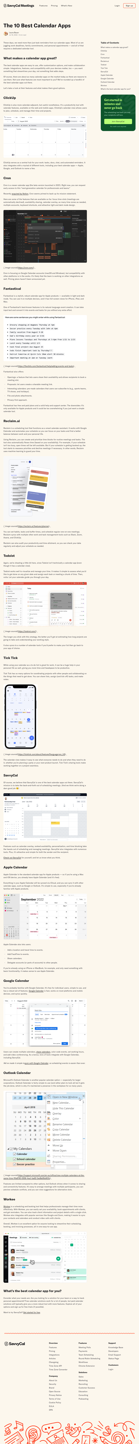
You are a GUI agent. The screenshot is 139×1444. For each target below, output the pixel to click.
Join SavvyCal (118, 121)
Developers (113, 1351)
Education (83, 1391)
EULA (51, 1406)
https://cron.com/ (25, 267)
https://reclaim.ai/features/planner (33, 526)
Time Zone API (55, 1366)
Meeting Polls (85, 1347)
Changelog (53, 1362)
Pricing (52, 1351)
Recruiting (83, 1384)
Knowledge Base (115, 1347)
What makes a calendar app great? (114, 47)
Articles (52, 1358)
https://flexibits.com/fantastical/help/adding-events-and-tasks (46, 366)
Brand (51, 1388)
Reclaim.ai (105, 61)
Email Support (114, 1355)
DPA (51, 1410)
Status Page (113, 1358)
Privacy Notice (55, 1395)
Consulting (83, 1395)
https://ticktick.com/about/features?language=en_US (41, 754)
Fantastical (105, 58)
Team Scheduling (86, 1355)
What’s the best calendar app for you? (115, 89)
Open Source (54, 1391)
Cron (102, 54)
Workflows (83, 1362)
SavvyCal (104, 71)
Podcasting (83, 1399)
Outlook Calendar (108, 82)
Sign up (129, 6)
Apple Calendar (107, 75)
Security (52, 1384)
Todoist (103, 65)
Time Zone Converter (58, 1369)
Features (53, 1347)
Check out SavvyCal (12, 857)
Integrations (54, 1355)
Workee (6, 1206)
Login (110, 1369)
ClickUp (104, 51)
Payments (83, 1351)
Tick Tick (104, 68)
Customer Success (87, 1388)
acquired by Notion (20, 193)
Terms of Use (54, 1399)
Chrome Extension (87, 1366)
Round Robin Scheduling (89, 1358)
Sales (81, 1376)
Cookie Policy (55, 1402)
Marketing (83, 1380)
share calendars (43, 1052)
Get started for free (31, 1312)
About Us (53, 1380)
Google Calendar (36, 991)
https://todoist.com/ (27, 631)
